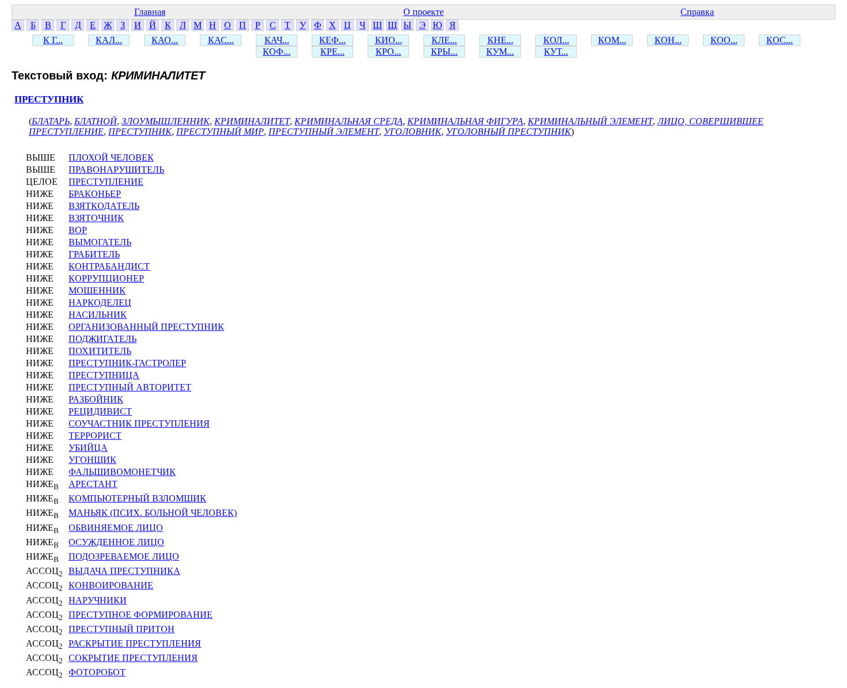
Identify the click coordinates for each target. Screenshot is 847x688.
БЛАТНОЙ (95, 121)
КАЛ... (109, 40)
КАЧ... (276, 40)
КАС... (221, 40)
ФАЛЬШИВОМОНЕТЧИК (122, 472)
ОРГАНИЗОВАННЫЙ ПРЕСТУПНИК (146, 327)
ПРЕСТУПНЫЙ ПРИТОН (122, 629)
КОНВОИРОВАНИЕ (111, 585)
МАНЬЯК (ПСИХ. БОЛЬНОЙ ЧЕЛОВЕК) (153, 513)
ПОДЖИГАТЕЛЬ (103, 339)
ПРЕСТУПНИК (49, 99)
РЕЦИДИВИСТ (100, 411)
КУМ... (500, 51)
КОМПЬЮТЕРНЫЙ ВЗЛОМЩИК (137, 498)
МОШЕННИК (97, 290)
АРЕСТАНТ (93, 484)
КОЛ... (556, 40)
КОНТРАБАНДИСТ (109, 266)
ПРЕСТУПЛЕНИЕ (106, 182)
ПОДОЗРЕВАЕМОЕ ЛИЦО (124, 556)
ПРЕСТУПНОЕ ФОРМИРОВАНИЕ (141, 614)
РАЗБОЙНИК (96, 399)
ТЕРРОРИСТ (95, 435)
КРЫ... (444, 51)
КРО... (388, 51)
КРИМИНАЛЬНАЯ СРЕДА (348, 121)
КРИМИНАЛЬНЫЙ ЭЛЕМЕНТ (590, 121)
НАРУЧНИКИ (98, 600)
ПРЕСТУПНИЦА (104, 375)
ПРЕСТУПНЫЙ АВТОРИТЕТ (130, 387)
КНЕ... (500, 40)
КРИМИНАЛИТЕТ (252, 121)
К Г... (53, 40)
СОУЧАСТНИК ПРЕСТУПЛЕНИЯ (139, 423)
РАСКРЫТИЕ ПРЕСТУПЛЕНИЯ (135, 643)
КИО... (388, 40)
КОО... (724, 40)
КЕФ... (332, 40)
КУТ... (556, 51)
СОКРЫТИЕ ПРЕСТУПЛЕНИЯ (133, 658)
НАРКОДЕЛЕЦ (100, 302)
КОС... (779, 40)
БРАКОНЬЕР (95, 194)
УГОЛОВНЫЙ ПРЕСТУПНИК (508, 131)
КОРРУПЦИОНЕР (106, 278)
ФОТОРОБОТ (97, 672)
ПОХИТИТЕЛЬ (100, 351)
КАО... (165, 40)
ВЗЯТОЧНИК (96, 218)
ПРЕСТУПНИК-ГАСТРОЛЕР (127, 363)
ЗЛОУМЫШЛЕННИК (166, 121)
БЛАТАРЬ (51, 121)
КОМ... (612, 40)
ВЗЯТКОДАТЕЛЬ (104, 206)
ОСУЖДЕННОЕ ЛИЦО (116, 542)
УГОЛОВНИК (412, 131)
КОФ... (276, 51)
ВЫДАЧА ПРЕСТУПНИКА (124, 571)
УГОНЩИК (92, 460)
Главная (149, 12)
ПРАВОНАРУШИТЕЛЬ (116, 169)
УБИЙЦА (88, 448)
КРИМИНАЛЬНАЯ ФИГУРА (465, 121)
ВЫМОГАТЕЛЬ (100, 242)
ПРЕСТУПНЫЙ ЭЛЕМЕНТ (324, 131)
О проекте (423, 12)
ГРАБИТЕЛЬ (94, 254)
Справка (697, 12)
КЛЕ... (444, 40)
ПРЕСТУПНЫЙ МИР (220, 131)
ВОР (78, 230)
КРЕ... (332, 51)
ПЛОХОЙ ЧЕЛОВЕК (111, 157)
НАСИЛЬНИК (98, 315)
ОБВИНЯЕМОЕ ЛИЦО (116, 528)
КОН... (668, 40)
